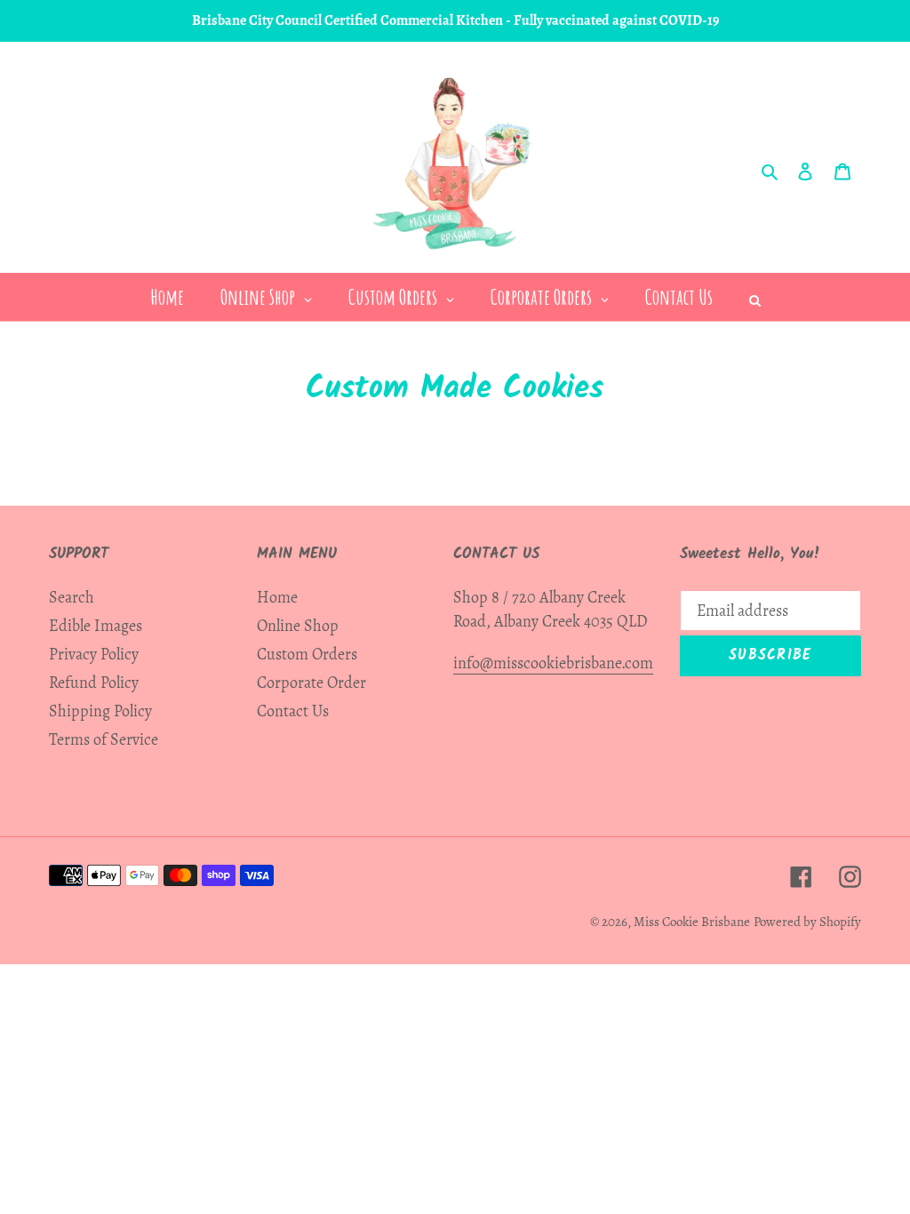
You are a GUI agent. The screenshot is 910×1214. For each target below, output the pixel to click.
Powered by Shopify (807, 921)
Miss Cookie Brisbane (692, 921)
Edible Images (95, 625)
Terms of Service (103, 739)
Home (277, 597)
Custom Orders (307, 654)
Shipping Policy (100, 711)
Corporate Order (311, 682)
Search (71, 597)
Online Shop (298, 625)
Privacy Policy (94, 654)
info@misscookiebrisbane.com (553, 663)
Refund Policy (94, 682)
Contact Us (293, 711)
